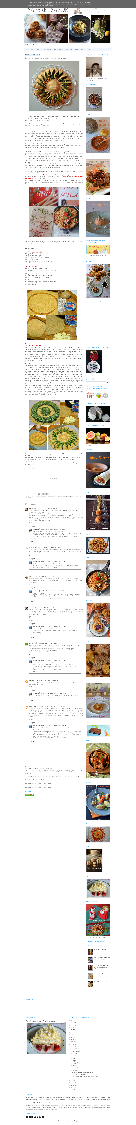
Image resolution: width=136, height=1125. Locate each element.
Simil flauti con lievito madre (80, 1074)
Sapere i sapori (29, 49)
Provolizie (42, 276)
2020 (72, 1035)
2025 (72, 1023)
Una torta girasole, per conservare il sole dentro (85, 1077)
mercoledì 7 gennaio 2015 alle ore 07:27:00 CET (46, 508)
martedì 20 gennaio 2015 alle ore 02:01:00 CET (53, 591)
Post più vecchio (78, 776)
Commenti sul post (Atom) (38, 779)
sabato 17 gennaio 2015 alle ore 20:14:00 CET (46, 681)
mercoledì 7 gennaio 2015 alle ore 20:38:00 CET (45, 576)
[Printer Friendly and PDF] (29, 795)
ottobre (74, 1053)
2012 (72, 1085)
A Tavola (31, 496)
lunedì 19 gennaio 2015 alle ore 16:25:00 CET (53, 706)
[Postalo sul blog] (43, 494)
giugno (74, 1061)
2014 (72, 1080)
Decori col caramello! (99, 974)
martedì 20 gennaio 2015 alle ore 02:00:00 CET (53, 562)
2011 (72, 1087)
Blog (38, 49)
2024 (72, 1025)
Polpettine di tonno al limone (100, 950)
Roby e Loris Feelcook (35, 706)
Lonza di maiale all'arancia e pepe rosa (82, 1072)
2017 (72, 1042)
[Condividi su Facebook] (46, 494)
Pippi (30, 607)
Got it (106, 4)
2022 (72, 1030)
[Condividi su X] (44, 494)
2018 (72, 1039)
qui (78, 117)
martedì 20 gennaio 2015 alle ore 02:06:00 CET (53, 693)
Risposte (33, 526)
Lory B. (31, 643)
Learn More (98, 4)
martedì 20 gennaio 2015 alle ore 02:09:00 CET (53, 726)
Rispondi (31, 523)
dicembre (75, 1049)
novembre (75, 1051)
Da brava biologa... (47, 49)
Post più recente (30, 776)
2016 (72, 1044)
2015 (72, 1047)
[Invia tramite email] (41, 494)
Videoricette (68, 49)
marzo (74, 1065)
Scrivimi (87, 49)
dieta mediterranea (49, 496)
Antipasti (36, 496)
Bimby (39, 496)
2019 (72, 1037)
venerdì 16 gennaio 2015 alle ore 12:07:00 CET (45, 643)
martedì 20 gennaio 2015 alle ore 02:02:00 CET (53, 627)
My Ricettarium (33, 547)
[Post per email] (39, 494)
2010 (72, 1090)
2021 (72, 1032)
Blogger (76, 1121)
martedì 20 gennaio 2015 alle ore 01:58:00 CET (53, 529)
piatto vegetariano (70, 496)
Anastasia (36, 529)
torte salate (28, 498)
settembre (75, 1056)
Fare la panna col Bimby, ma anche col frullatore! (102, 958)
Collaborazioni (79, 49)
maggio (74, 1063)
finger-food (57, 496)
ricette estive (78, 496)
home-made (63, 496)
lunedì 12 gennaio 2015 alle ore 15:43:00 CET (43, 607)
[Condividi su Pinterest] (47, 494)
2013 (72, 1083)
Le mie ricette (58, 49)
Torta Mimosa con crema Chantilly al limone (40, 1021)
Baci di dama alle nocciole (101, 982)
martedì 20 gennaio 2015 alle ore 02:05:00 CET (53, 661)
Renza (30, 576)
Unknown (31, 681)
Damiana (31, 508)
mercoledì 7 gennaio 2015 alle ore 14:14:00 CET (50, 547)
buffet (43, 496)
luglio (74, 1058)
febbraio (74, 1068)
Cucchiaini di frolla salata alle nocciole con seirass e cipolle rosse (101, 967)
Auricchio (71, 243)
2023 (72, 1028)
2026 (72, 1020)
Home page (54, 776)
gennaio (74, 1070)
